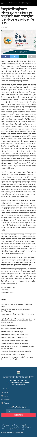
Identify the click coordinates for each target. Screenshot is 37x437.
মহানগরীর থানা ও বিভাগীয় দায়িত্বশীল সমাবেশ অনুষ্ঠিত (14, 343)
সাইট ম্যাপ (3, 429)
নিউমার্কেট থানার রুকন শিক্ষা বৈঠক (9, 326)
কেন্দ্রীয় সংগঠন (15, 425)
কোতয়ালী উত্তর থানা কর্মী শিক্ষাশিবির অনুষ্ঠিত (12, 331)
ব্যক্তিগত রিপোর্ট (25, 427)
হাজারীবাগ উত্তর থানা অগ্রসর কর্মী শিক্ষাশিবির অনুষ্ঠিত (14, 337)
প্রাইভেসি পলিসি (12, 429)
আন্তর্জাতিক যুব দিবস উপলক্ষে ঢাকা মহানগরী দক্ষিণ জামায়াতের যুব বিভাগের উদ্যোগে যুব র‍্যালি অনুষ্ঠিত (17, 358)
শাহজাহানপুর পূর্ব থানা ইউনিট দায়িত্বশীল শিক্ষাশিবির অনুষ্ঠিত (16, 351)
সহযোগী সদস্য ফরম (6, 427)
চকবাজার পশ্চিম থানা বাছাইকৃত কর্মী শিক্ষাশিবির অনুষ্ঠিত (14, 335)
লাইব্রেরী (24, 425)
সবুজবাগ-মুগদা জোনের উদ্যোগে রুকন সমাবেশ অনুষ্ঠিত (14, 340)
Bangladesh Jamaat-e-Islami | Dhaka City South (20, 2)
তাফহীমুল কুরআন (5, 425)
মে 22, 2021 (4, 27)
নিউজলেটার (16, 427)
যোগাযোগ (21, 429)
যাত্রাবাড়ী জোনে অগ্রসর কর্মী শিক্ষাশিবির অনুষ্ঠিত (12, 354)
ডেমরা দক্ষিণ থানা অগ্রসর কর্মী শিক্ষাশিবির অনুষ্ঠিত (13, 328)
